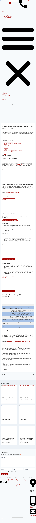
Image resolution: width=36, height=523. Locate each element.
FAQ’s (5, 154)
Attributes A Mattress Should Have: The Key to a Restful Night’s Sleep (26, 439)
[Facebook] (1, 482)
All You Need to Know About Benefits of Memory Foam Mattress (8, 439)
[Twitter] (6, 482)
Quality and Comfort (9, 151)
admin (4, 442)
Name (2, 469)
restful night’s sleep (19, 164)
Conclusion (6, 152)
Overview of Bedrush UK (8, 142)
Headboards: (6, 149)
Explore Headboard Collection (8, 291)
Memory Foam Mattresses (7, 16)
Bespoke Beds (4, 12)
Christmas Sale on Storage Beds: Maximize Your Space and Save (18, 341)
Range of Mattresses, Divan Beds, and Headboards (13, 143)
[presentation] (9, 390)
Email (14, 469)
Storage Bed (4, 11)
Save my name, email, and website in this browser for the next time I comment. (14, 471)
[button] (18, 56)
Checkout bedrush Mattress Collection (10, 220)
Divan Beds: (6, 148)
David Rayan (5, 128)
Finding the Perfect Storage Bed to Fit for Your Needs (27, 375)
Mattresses (4, 94)
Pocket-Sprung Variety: (9, 145)
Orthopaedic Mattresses (7, 17)
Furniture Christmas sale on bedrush (12, 192)
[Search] (10, 3)
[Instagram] (3, 482)
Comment (3, 457)
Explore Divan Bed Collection (8, 259)
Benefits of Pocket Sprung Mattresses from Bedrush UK (14, 150)
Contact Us (4, 18)
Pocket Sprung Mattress (7, 15)
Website (26, 469)
